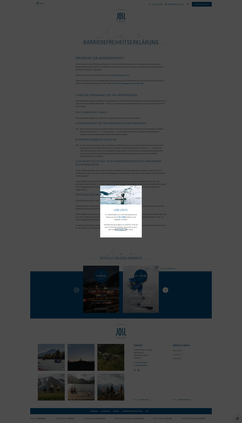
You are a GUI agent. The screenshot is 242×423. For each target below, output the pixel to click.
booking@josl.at (121, 229)
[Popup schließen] (139, 188)
